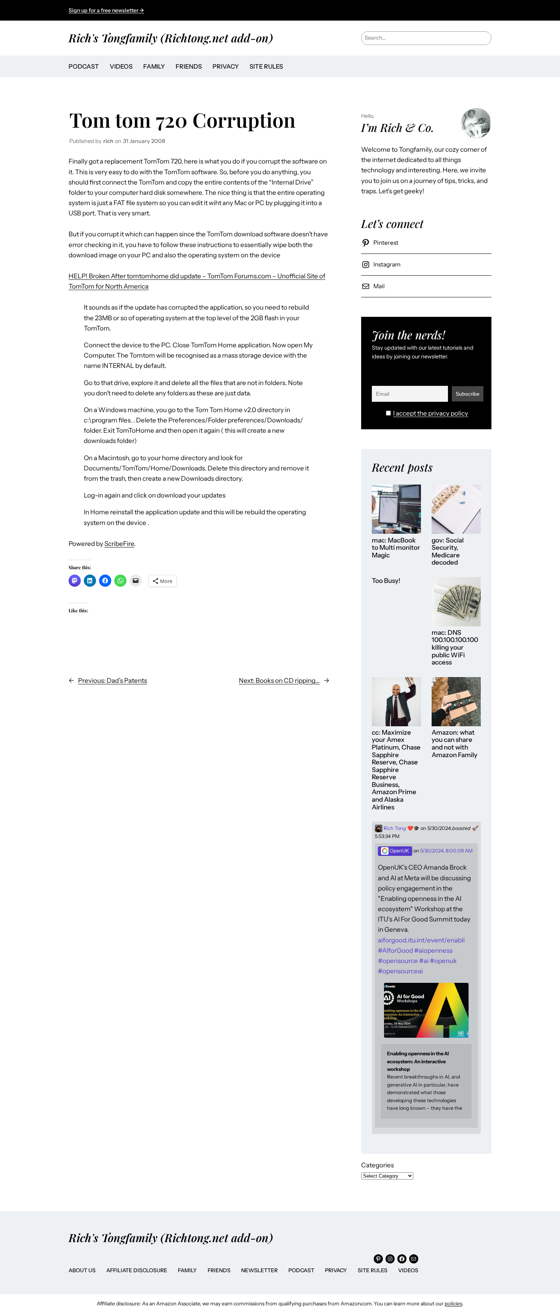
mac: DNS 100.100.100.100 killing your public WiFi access (455, 647)
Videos (408, 1270)
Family (187, 1270)
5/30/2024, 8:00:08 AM (446, 851)
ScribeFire (119, 543)
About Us (82, 1270)
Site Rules (372, 1270)
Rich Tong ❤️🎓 (400, 828)
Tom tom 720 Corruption (182, 119)
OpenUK (399, 851)
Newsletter (259, 1270)
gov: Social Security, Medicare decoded (448, 552)
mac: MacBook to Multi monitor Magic (396, 548)
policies (453, 1303)
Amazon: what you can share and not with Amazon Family (454, 744)
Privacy (336, 1270)
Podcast (301, 1270)
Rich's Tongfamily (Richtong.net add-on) (171, 37)
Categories (377, 1165)
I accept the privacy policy (430, 413)
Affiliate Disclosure (136, 1270)
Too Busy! (386, 580)
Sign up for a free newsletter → (106, 10)
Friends (219, 1270)
